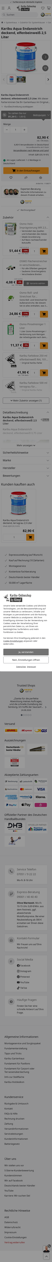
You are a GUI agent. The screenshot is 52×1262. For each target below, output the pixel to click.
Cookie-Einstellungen (13, 641)
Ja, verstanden (26, 652)
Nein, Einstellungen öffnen (26, 659)
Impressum (31, 666)
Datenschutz (21, 666)
